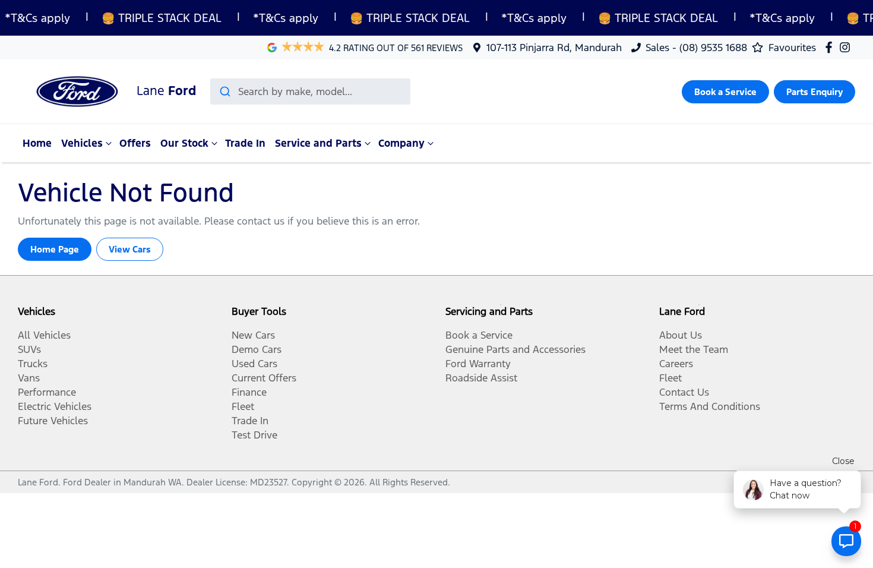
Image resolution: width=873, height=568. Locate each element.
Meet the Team (693, 349)
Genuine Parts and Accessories (515, 349)
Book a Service (725, 91)
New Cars (253, 335)
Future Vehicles (53, 420)
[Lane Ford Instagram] (847, 47)
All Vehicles (44, 335)
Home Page (54, 249)
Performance (47, 392)
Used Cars (254, 363)
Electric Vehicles (54, 406)
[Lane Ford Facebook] (831, 47)
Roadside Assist (481, 377)
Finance (249, 392)
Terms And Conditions (709, 406)
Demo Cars (256, 349)
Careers (676, 363)
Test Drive (254, 434)
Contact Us (684, 392)
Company (401, 143)
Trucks (33, 363)
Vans (29, 377)
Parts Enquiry (814, 91)
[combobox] (310, 91)
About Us (680, 335)
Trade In (245, 143)
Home (37, 143)
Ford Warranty (478, 363)
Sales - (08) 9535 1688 (696, 47)
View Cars (130, 249)
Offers (135, 143)
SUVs (29, 349)
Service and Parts (318, 143)
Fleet (243, 406)
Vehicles (82, 143)
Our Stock (184, 143)
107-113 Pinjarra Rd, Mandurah (554, 47)
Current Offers (264, 377)
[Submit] (224, 91)
